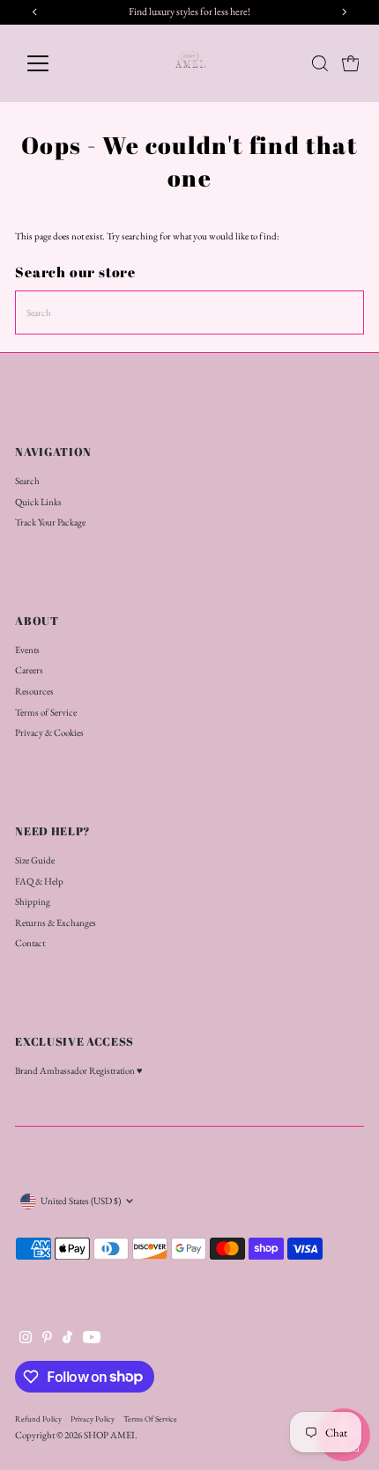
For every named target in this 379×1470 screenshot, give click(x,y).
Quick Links (38, 502)
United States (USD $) (81, 1200)
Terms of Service (46, 712)
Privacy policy (93, 1419)
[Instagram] (25, 1340)
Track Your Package (50, 522)
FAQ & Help (39, 881)
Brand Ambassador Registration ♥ (79, 1070)
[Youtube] (91, 1340)
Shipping (32, 901)
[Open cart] (351, 63)
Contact (30, 943)
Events (27, 649)
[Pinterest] (47, 1340)
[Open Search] (320, 63)
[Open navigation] (57, 63)
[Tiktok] (67, 1340)
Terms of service (150, 1419)
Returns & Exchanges (55, 922)
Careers (29, 670)
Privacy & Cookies (49, 732)
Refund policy (38, 1419)
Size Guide (35, 860)
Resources (34, 691)
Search (27, 480)
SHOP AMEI (109, 1435)
